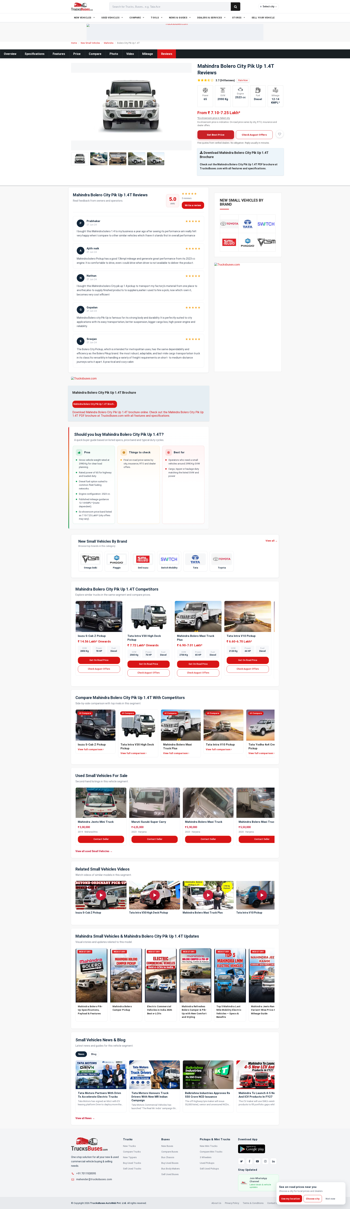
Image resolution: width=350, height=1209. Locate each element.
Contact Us (273, 1203)
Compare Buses (169, 1151)
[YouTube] (257, 1161)
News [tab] (81, 1054)
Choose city (313, 1198)
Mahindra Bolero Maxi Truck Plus (203, 912)
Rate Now (243, 80)
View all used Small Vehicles (93, 851)
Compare (95, 54)
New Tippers (130, 1157)
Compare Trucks (132, 1151)
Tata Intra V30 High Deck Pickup (148, 912)
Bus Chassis (167, 1157)
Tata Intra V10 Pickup (241, 636)
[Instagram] (265, 1161)
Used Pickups (207, 1163)
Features (59, 54)
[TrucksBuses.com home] (82, 7)
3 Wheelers (205, 1157)
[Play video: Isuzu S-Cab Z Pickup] (101, 895)
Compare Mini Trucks (211, 1151)
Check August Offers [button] (254, 134)
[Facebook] (249, 1161)
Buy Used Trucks (132, 1163)
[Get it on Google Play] (251, 1148)
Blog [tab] (93, 1054)
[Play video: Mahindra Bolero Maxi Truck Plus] (208, 895)
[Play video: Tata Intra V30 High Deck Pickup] (154, 895)
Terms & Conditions (253, 1203)
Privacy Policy (232, 1203)
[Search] (235, 6)
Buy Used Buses (169, 1163)
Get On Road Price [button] (99, 660)
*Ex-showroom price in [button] (213, 118)
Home (74, 43)
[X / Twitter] (241, 1161)
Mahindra (108, 43)
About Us (216, 1203)
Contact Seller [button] (101, 839)
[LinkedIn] (273, 1161)
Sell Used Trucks (132, 1168)
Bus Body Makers (170, 1168)
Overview (10, 54)
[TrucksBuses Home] (89, 1144)
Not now (330, 1198)
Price (77, 54)
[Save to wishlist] (279, 134)
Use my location (290, 1198)
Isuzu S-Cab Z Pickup (92, 636)
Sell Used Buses (170, 1174)
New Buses (167, 1146)
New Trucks (129, 1146)
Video (130, 54)
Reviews (166, 54)
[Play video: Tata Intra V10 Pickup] (261, 895)
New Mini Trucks (208, 1146)
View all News (85, 1118)
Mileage (147, 54)
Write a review (193, 205)
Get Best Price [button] (215, 134)
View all (271, 540)
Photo (114, 54)
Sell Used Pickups (209, 1168)
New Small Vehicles (90, 43)
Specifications (34, 54)
